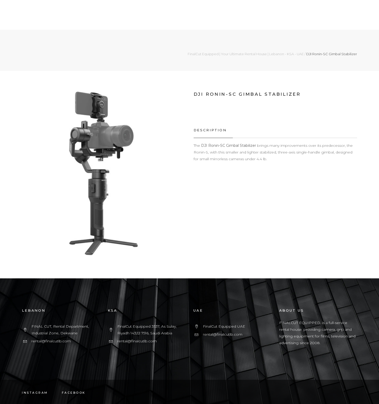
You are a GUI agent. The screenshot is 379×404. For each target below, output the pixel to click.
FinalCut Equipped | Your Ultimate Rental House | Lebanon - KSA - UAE (246, 54)
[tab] (213, 130)
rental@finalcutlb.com (51, 341)
